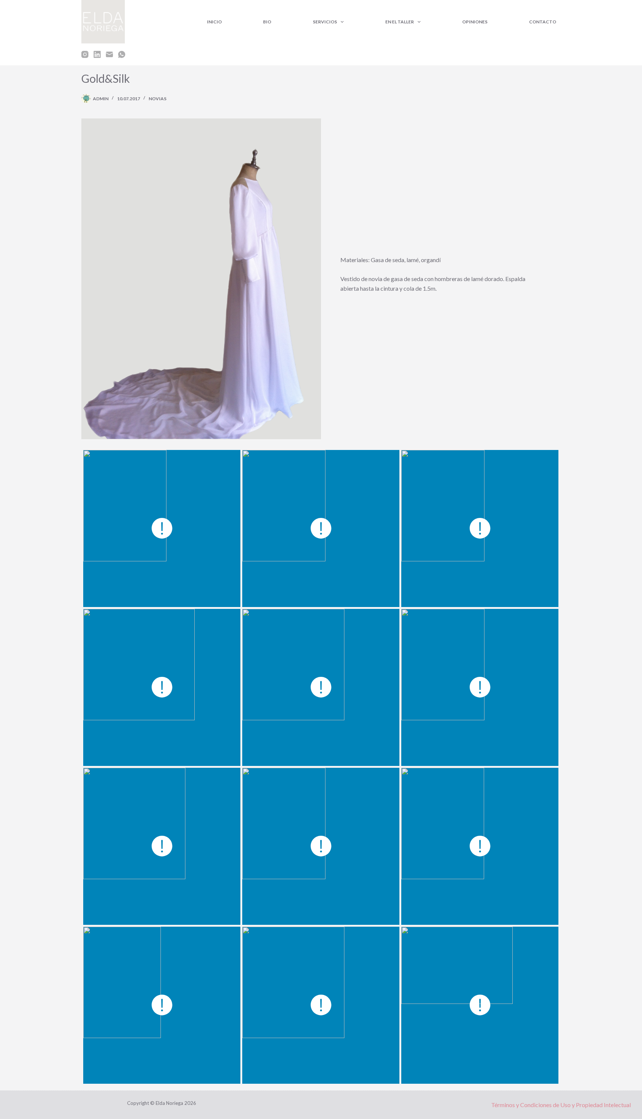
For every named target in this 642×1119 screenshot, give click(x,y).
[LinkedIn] (97, 54)
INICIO (214, 22)
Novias (157, 98)
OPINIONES (474, 22)
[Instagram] (84, 54)
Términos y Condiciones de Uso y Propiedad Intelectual (561, 1104)
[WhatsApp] (121, 54)
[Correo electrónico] (109, 54)
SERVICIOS (325, 22)
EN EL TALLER (399, 22)
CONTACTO (542, 22)
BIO (267, 22)
